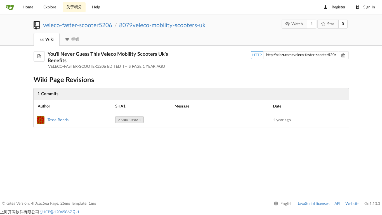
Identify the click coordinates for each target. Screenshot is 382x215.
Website (352, 204)
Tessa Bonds (58, 120)
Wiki (49, 39)
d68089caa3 (129, 120)
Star (330, 24)
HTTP (257, 55)
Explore (49, 7)
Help (96, 7)
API (337, 204)
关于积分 (74, 7)
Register (338, 7)
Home (28, 7)
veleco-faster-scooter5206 (77, 25)
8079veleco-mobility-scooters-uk (162, 25)
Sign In (369, 7)
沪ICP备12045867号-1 (59, 212)
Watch (297, 24)
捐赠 (75, 39)
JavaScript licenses (313, 204)
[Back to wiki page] (39, 56)
